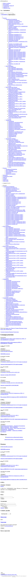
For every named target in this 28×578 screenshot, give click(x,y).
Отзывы (5, 178)
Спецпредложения (5, 331)
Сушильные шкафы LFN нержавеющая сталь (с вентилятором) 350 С (17, 117)
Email (2, 503)
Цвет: (2, 519)
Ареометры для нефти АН (14, 63)
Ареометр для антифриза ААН (15, 43)
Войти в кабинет (7, 3)
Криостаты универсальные (14, 147)
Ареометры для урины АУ (14, 39)
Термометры (8, 120)
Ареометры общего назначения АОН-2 (17, 55)
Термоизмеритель (12, 136)
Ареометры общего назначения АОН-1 (17, 56)
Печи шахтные (11, 81)
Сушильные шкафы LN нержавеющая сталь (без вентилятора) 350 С (16, 92)
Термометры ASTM (12, 134)
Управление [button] (3, 522)
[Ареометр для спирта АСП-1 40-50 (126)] (10, 372)
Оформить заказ (6, 8)
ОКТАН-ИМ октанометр (5, 353)
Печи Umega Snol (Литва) (11, 87)
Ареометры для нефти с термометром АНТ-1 (16, 222)
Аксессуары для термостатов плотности (17, 158)
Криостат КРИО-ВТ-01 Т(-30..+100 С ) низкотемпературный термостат (14, 419)
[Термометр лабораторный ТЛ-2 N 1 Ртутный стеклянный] (14, 404)
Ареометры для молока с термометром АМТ (15, 211)
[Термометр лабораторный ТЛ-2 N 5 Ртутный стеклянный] (14, 361)
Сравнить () (6, 6)
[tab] (10, 517)
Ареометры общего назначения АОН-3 (17, 54)
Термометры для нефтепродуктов (15, 131)
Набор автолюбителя (13, 28)
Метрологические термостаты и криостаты (17, 145)
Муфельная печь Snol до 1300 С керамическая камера (15, 99)
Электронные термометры (14, 141)
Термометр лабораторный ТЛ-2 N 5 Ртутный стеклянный (11, 364)
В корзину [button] (3, 402)
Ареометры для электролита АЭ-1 (16, 38)
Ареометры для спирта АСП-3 (15, 21)
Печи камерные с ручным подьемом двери (17, 75)
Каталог (5, 18)
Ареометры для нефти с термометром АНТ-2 (16, 221)
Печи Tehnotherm (9, 66)
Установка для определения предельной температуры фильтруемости (17, 151)
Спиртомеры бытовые (13, 40)
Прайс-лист (5, 179)
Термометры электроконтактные (15, 122)
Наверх (2, 486)
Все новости (3, 431)
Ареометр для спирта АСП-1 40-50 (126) (8, 374)
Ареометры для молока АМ (14, 49)
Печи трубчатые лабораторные (15, 84)
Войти (6, 507)
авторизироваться (9, 525)
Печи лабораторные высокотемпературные (17, 73)
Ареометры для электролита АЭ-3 (16, 36)
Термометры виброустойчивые (15, 132)
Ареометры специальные (14, 22)
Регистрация (6, 4)
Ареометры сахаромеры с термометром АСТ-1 (16, 198)
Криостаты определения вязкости (15, 164)
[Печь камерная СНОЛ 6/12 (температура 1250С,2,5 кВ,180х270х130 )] (14, 394)
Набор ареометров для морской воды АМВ (17, 46)
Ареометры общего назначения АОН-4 (17, 53)
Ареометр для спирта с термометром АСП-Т (15, 206)
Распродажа (16, 331)
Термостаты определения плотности (16, 162)
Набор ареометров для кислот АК (15, 23)
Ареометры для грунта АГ (14, 50)
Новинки (11, 331)
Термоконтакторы (12, 135)
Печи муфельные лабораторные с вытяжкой (15, 229)
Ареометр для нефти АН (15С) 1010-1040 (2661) (10, 385)
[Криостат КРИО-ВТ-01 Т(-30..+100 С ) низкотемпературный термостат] (14, 416)
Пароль (2, 505)
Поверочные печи (12, 110)
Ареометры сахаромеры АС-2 (14, 35)
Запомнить (4, 506)
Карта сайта (5, 181)
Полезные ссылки (23, 328)
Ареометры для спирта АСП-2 (15, 45)
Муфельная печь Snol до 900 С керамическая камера (15, 90)
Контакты (5, 175)
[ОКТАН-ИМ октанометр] (7, 351)
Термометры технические (14, 123)
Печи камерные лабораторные (15, 72)
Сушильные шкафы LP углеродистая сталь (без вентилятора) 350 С (17, 115)
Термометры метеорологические (15, 127)
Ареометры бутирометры (11, 19)
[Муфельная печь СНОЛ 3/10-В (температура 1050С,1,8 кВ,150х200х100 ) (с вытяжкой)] (14, 339)
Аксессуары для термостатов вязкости (16, 163)
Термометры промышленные (14, 125)
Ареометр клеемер (12, 27)
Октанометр (11, 156)
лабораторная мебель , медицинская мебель (14, 439)
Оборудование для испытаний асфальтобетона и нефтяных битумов (16, 153)
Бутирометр (11, 25)
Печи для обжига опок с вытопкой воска (17, 80)
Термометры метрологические (15, 155)
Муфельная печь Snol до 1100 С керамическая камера (15, 95)
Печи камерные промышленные (15, 74)
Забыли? (2, 507)
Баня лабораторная (12, 149)
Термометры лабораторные (14, 128)
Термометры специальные (14, 124)
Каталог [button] (5, 168)
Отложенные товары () (8, 5)
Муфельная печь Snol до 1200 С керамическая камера (15, 97)
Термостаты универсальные (14, 148)
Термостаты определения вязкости (16, 165)
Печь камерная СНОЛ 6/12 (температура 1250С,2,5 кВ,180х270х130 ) (14, 396)
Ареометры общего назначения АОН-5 (17, 52)
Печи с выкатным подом (13, 79)
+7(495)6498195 (4, 14)
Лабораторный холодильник (14, 144)
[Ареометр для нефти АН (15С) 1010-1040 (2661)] (12, 382)
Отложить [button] (3, 348)
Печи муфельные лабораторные (15, 68)
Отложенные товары (7, 176)
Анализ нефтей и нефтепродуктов (16, 157)
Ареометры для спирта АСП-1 (15, 57)
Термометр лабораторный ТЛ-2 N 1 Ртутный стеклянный (11, 407)
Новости (5, 177)
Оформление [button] (4, 517)
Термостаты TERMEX (11, 138)
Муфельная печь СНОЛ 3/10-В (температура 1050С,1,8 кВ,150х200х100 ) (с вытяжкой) (11, 343)
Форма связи (9, 329)
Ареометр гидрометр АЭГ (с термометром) (17, 26)
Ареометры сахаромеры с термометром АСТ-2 (16, 197)
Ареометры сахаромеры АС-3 (14, 34)
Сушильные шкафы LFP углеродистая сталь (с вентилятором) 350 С (16, 109)
